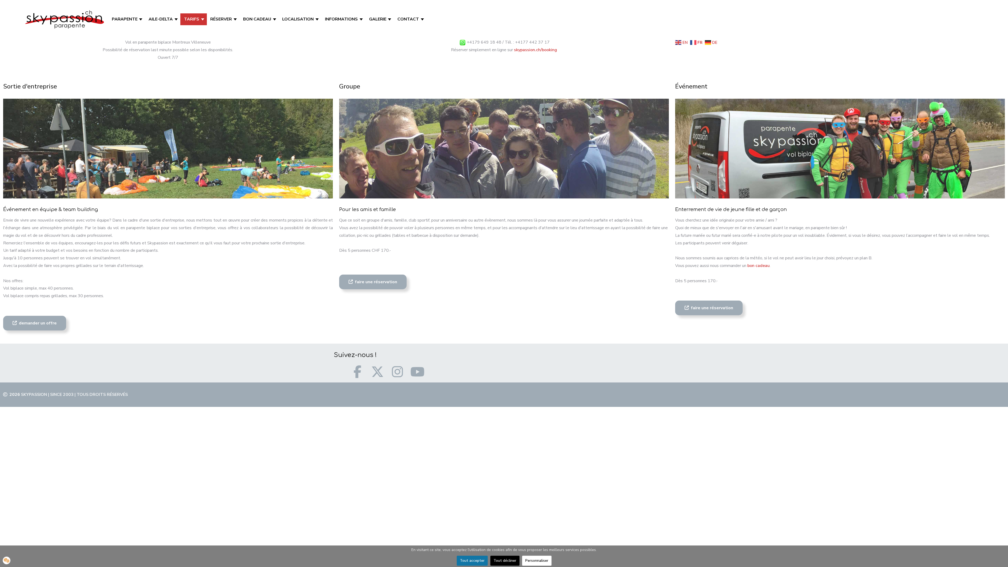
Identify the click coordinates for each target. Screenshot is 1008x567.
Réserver (221, 19)
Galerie (377, 19)
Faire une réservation (375, 282)
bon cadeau (758, 266)
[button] (6, 560)
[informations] (361, 19)
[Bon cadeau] (275, 19)
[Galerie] (390, 19)
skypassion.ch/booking (535, 50)
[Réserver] (235, 19)
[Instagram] (397, 371)
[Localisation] (317, 19)
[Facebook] (357, 371)
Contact (408, 19)
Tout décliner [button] (505, 560)
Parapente (125, 19)
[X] (377, 371)
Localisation (298, 19)
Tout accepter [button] (472, 560)
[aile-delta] (176, 19)
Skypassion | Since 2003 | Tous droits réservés (74, 394)
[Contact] (423, 19)
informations (341, 19)
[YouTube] (417, 371)
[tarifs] (203, 19)
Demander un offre (37, 323)
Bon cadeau (257, 19)
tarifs (191, 19)
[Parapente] (141, 19)
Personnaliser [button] (536, 560)
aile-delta (161, 19)
